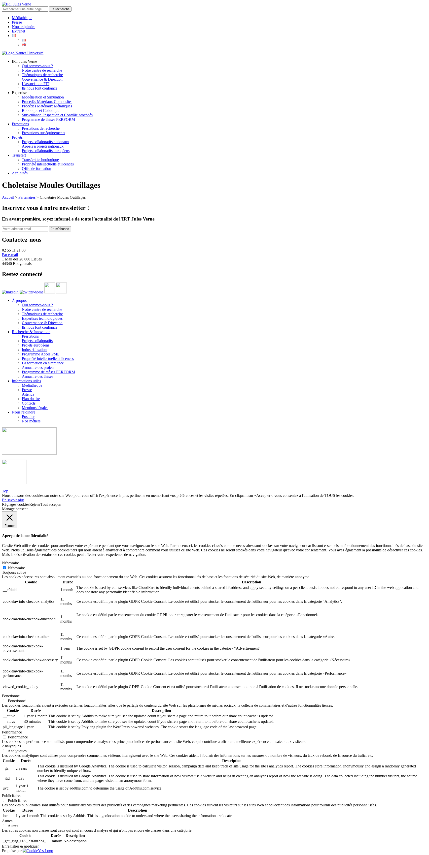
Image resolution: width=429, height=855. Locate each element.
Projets (17, 137)
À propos (19, 300)
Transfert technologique (40, 160)
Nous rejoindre (23, 27)
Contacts (29, 403)
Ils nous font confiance (39, 88)
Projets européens (35, 345)
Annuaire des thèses (37, 376)
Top (5, 491)
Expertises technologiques (42, 318)
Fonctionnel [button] (11, 696)
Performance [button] (12, 732)
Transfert (19, 155)
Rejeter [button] (34, 504)
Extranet (18, 31)
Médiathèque (22, 18)
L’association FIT (35, 84)
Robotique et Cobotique (40, 110)
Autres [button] (7, 821)
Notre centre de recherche (42, 70)
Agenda (28, 394)
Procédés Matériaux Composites (47, 101)
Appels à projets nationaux (43, 146)
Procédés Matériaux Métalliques (47, 106)
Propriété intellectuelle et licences (48, 164)
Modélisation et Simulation (43, 97)
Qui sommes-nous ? (37, 66)
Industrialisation (34, 350)
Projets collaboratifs (37, 341)
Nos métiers (31, 421)
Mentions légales (35, 408)
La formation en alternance (43, 363)
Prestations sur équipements (43, 133)
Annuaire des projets (38, 367)
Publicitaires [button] (11, 795)
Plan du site (31, 399)
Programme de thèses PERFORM (48, 119)
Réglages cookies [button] (15, 504)
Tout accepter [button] (51, 504)
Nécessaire (16, 568)
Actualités (20, 173)
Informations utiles (26, 381)
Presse (17, 22)
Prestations (20, 124)
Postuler (28, 416)
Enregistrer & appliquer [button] (20, 846)
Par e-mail (10, 255)
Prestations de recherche (41, 128)
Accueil (8, 197)
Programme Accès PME (41, 354)
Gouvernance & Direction (42, 79)
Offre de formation (36, 168)
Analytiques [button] (11, 746)
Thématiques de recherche (42, 75)
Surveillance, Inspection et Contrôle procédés (57, 115)
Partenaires (27, 197)
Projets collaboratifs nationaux (45, 142)
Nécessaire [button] (10, 563)
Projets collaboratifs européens (46, 151)
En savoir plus (13, 500)
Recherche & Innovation (31, 332)
